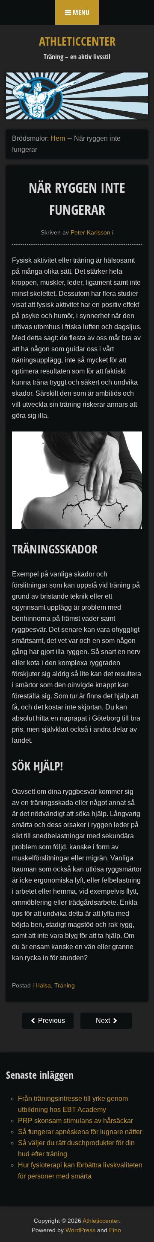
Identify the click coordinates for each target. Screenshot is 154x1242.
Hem (57, 138)
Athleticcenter (77, 41)
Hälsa (43, 985)
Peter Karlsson (90, 232)
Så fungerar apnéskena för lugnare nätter (80, 1131)
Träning (64, 985)
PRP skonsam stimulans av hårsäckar (75, 1120)
